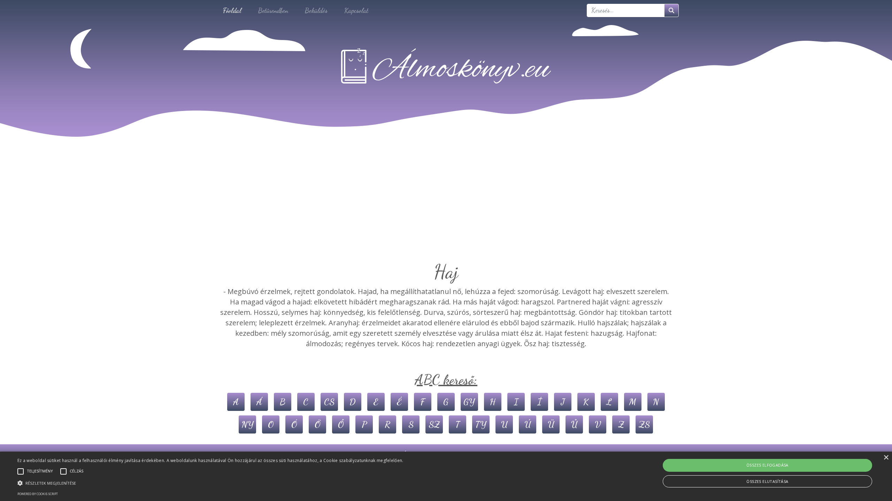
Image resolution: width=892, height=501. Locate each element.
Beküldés (316, 10)
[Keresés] (671, 10)
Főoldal (232, 10)
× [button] (886, 457)
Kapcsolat (356, 10)
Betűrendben (273, 10)
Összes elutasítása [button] (767, 481)
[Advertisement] (446, 208)
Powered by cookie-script (37, 494)
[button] (210, 482)
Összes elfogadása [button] (767, 465)
